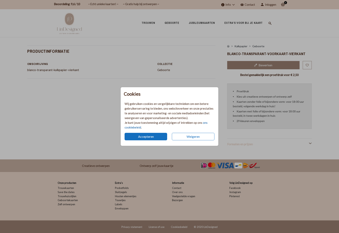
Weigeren (193, 136)
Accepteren (146, 136)
